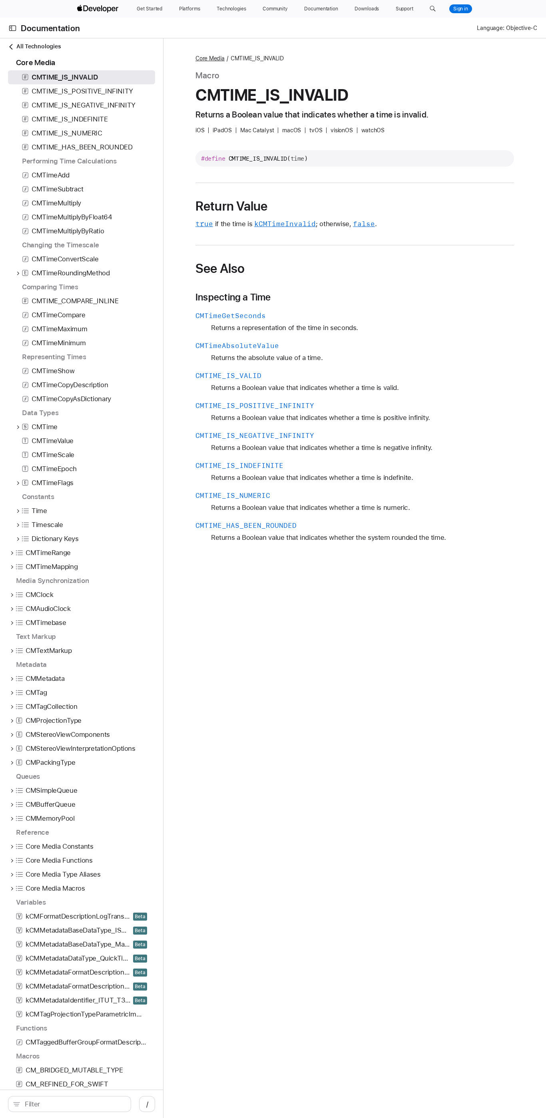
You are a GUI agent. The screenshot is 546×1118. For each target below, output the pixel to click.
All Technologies (38, 46)
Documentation (50, 28)
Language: (490, 28)
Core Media (210, 58)
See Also (220, 268)
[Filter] (74, 1104)
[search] (69, 1104)
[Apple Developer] (99, 9)
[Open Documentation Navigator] (12, 28)
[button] (432, 9)
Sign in (460, 9)
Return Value (231, 206)
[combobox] (74, 1104)
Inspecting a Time (233, 297)
